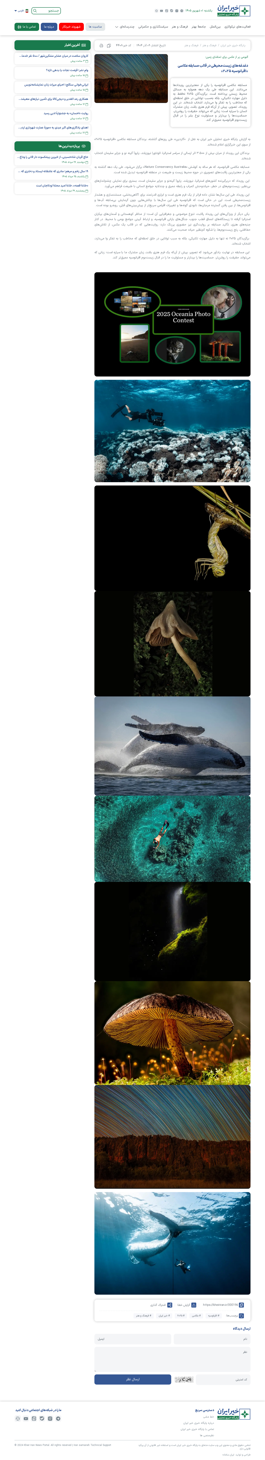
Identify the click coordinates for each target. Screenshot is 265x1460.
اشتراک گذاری (158, 1305)
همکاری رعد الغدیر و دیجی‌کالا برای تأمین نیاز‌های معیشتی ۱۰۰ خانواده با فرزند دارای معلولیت (52, 99)
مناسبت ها (95, 27)
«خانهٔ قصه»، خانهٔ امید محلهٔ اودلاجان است (62, 186)
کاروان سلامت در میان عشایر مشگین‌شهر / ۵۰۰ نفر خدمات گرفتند (52, 56)
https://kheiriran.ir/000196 (220, 1305)
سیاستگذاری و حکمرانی (153, 27)
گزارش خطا (183, 1305)
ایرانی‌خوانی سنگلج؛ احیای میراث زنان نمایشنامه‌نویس (56, 85)
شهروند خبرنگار (71, 27)
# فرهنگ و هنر (143, 1316)
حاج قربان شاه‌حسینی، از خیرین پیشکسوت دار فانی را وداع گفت (52, 157)
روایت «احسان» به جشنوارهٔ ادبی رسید (66, 113)
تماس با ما (29, 27)
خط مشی (208, 1417)
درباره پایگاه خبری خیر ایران (198, 1423)
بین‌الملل (215, 27)
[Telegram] (182, 11)
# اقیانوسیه (213, 1316)
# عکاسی (196, 1316)
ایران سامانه (228, 1455)
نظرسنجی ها (207, 1435)
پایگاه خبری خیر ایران (233, 45)
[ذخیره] (109, 46)
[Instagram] (177, 11)
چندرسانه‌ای (127, 27)
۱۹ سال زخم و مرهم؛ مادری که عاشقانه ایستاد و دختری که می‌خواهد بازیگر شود (52, 171)
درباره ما (49, 27)
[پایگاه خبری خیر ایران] (234, 11)
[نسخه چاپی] (101, 45)
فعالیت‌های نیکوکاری (237, 27)
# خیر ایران (164, 1316)
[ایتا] (167, 11)
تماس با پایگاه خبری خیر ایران (197, 1429)
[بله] (172, 11)
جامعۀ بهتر (199, 27)
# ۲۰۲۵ (180, 1316)
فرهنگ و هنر (180, 27)
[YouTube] (161, 11)
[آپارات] (156, 11)
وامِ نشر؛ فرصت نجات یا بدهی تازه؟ (67, 70)
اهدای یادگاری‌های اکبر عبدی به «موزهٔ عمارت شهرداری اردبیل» (52, 128)
